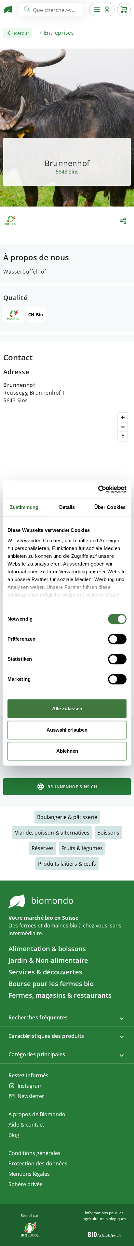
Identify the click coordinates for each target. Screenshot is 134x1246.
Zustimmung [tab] (24, 507)
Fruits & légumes (82, 848)
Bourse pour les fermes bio (51, 983)
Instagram (30, 1085)
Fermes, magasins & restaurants (60, 995)
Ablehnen (67, 751)
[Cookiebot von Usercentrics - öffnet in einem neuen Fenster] (98, 489)
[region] (67, 471)
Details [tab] (67, 507)
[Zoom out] (122, 427)
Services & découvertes (45, 972)
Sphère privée (25, 1184)
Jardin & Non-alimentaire (48, 960)
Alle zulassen (67, 708)
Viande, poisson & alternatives (52, 832)
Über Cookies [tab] (110, 507)
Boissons (108, 832)
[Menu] (101, 9)
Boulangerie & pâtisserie (67, 817)
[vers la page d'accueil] (8, 9)
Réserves (43, 848)
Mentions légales (29, 1173)
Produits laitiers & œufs (67, 863)
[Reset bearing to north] (122, 436)
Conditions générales (34, 1153)
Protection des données (37, 1163)
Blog (13, 1135)
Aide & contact (26, 1124)
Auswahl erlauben (67, 730)
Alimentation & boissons (47, 948)
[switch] (117, 639)
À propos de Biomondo (36, 1114)
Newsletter (31, 1096)
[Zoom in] (122, 417)
